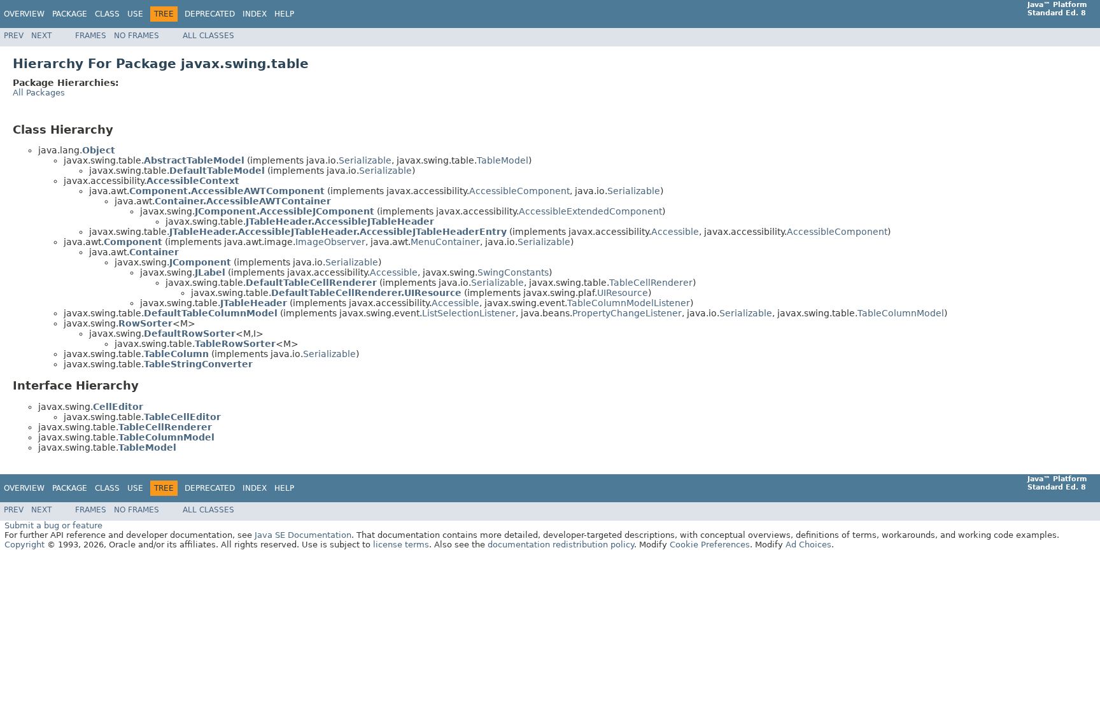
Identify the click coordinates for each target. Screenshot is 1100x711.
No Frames (136, 35)
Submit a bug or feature (53, 525)
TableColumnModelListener (628, 303)
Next (41, 35)
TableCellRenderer (651, 283)
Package (69, 14)
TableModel (502, 160)
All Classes (208, 35)
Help (284, 14)
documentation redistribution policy (561, 544)
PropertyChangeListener (627, 313)
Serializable (365, 160)
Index (255, 14)
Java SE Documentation (303, 535)
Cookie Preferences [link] (710, 544)
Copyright (24, 544)
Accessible (675, 232)
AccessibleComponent (519, 191)
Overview (24, 14)
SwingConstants (513, 272)
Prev (14, 35)
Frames (90, 35)
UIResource (622, 293)
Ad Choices (808, 544)
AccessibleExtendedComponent (590, 211)
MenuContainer (445, 242)
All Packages (39, 92)
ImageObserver (330, 242)
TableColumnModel (900, 313)
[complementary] (710, 544)
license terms (401, 544)
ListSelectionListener (469, 313)
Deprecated (210, 14)
